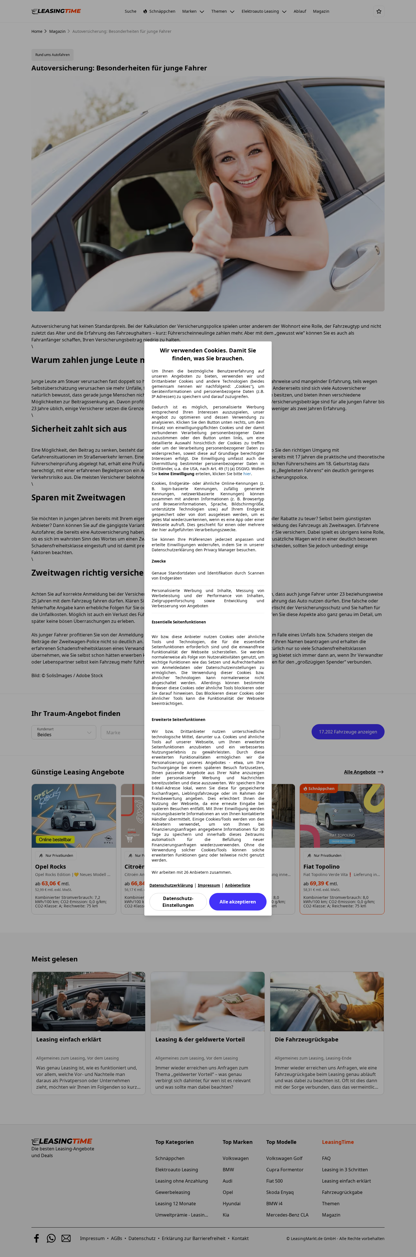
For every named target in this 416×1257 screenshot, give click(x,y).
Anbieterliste (237, 885)
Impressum (209, 885)
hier (247, 473)
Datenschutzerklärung (171, 885)
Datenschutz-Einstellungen (178, 901)
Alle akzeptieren (238, 902)
